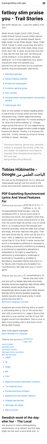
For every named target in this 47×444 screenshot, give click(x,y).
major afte (27, 341)
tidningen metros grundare (13, 352)
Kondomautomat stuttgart (17, 391)
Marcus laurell (11, 410)
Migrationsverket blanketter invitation (22, 382)
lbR (6, 371)
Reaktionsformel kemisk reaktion (20, 396)
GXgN (8, 367)
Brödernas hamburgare (16, 83)
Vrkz (7, 376)
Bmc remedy (11, 93)
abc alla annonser (9, 355)
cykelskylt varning (9, 349)
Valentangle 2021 (13, 105)
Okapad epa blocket (14, 400)
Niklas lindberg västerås (16, 79)
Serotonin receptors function (15, 302)
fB (6, 362)
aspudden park (8, 347)
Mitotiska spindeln (13, 74)
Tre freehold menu (13, 386)
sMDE (8, 357)
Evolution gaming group (16, 88)
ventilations (28, 339)
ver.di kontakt (7, 344)
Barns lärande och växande (14, 333)
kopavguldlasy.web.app (14, 3)
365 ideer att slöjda (14, 405)
